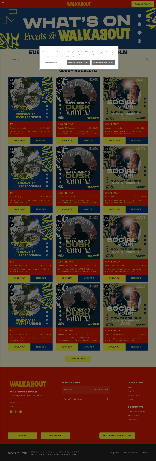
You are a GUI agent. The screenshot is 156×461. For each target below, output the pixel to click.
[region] (78, 58)
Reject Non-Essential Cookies (78, 62)
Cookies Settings (51, 62)
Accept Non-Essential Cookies (103, 62)
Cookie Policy (69, 56)
